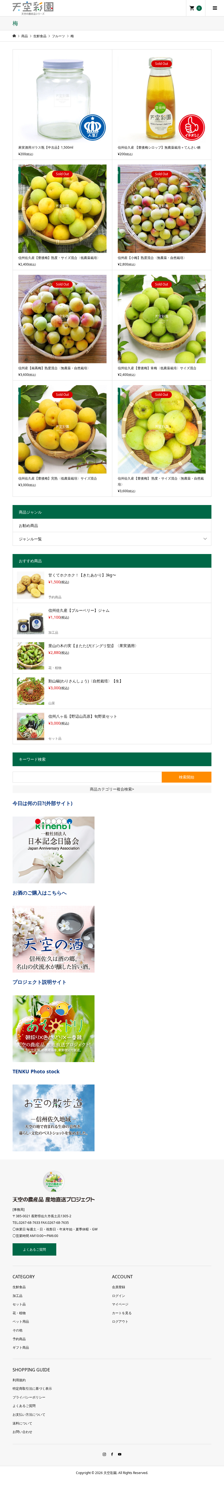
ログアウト (120, 1321)
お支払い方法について (29, 1414)
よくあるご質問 (34, 1249)
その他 (17, 1330)
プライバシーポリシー (29, 1397)
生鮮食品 (19, 1287)
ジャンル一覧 (30, 538)
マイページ (120, 1304)
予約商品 (19, 1339)
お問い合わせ (22, 1431)
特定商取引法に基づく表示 (32, 1388)
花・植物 (19, 1313)
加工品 (17, 1295)
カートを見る (122, 1313)
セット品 (19, 1304)
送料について (22, 1423)
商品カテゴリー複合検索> (112, 789)
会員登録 (118, 1287)
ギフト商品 (21, 1347)
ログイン (118, 1295)
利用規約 (19, 1380)
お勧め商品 (28, 525)
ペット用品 (21, 1321)
